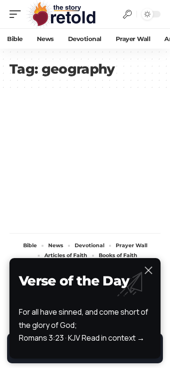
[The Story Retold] (64, 14)
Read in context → (113, 338)
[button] (17, 14)
